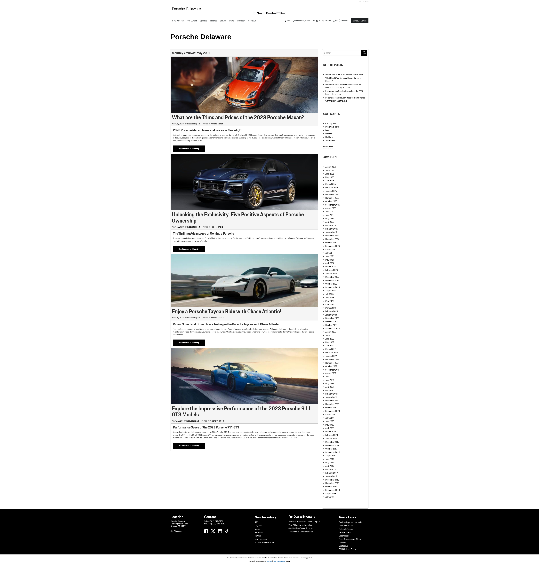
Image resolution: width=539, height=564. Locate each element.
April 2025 (329, 222)
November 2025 (332, 198)
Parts (231, 20)
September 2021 (332, 370)
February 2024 (331, 270)
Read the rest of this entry (189, 148)
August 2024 (330, 249)
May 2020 (329, 425)
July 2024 (329, 253)
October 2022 (331, 325)
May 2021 (329, 383)
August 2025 (330, 208)
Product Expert (193, 123)
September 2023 (332, 287)
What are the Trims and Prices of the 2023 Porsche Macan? (238, 117)
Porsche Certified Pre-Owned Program (304, 521)
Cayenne (258, 525)
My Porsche (363, 1)
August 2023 (330, 290)
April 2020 (329, 428)
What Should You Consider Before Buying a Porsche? (343, 79)
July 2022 (329, 335)
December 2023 (332, 277)
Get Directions (176, 531)
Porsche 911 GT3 (216, 421)
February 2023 (331, 311)
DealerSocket (278, 558)
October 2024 (331, 242)
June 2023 (329, 297)
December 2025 (332, 194)
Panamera (259, 532)
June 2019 (329, 459)
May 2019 (329, 462)
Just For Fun (330, 140)
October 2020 (331, 407)
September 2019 (332, 452)
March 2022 (330, 349)
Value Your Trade (346, 525)
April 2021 (329, 387)
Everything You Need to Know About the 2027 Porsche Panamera (344, 93)
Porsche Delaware (201, 37)
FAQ (327, 130)
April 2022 (329, 345)
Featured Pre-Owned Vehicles (300, 531)
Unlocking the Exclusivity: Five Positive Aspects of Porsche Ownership (238, 217)
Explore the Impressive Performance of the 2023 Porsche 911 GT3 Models (241, 411)
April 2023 (329, 304)
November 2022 (332, 321)
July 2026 (329, 170)
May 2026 (329, 177)
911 (256, 522)
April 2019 (329, 466)
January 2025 (331, 232)
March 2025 (330, 225)
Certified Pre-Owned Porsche (300, 528)
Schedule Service (360, 20)
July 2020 (329, 418)
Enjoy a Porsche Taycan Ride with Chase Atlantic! (226, 311)
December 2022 (332, 318)
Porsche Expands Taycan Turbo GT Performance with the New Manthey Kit (345, 99)
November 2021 (332, 363)
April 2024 (329, 263)
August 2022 (330, 332)
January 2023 (331, 315)
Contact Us (343, 546)
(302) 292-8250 (216, 521)
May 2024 (329, 260)
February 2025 (331, 229)
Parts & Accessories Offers (350, 539)
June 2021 (329, 380)
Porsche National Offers (264, 542)
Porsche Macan (217, 123)
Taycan (258, 535)
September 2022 (332, 328)
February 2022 (331, 352)
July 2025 (329, 211)
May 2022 (329, 342)
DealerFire (264, 558)
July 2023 (329, 294)
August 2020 (330, 414)
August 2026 (330, 167)
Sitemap (288, 561)
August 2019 (330, 455)
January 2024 (331, 273)
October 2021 (331, 366)
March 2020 (330, 431)
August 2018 (330, 493)
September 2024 (332, 246)
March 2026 (330, 184)
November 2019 (332, 445)
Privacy (269, 561)
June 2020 (329, 421)
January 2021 (331, 397)
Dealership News (332, 127)
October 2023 (331, 284)
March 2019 (330, 469)
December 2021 (332, 359)
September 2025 (332, 205)
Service (223, 20)
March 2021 (330, 390)
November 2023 (332, 280)
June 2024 (329, 256)
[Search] (364, 53)
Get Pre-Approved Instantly (350, 522)
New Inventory (261, 539)
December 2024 (332, 235)
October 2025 (331, 201)
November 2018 (332, 483)
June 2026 (329, 174)
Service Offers (345, 532)
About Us (252, 20)
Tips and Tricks (217, 227)
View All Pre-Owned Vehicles (300, 525)
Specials (203, 20)
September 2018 (332, 490)
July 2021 (329, 376)
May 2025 (329, 218)
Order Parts (344, 535)
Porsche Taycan (217, 317)
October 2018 (331, 486)
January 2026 (331, 191)
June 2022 (329, 339)
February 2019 (331, 473)
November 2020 (332, 404)
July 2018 (329, 497)
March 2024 (330, 266)
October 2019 (331, 448)
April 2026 (329, 180)
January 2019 (331, 476)
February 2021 (331, 394)
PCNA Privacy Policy (347, 549)
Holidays (329, 137)
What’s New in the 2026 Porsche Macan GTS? (344, 74)
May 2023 (329, 301)
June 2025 (329, 215)
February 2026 (331, 187)
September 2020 (332, 411)
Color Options (330, 123)
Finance (213, 20)
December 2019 (332, 442)
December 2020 (332, 400)
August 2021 (330, 373)
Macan (257, 529)
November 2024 (332, 239)
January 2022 (331, 356)
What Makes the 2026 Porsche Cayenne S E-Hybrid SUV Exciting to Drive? (343, 86)
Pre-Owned (192, 20)
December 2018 (332, 480)
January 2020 (331, 438)
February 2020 (331, 435)
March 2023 (330, 308)
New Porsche (178, 20)
